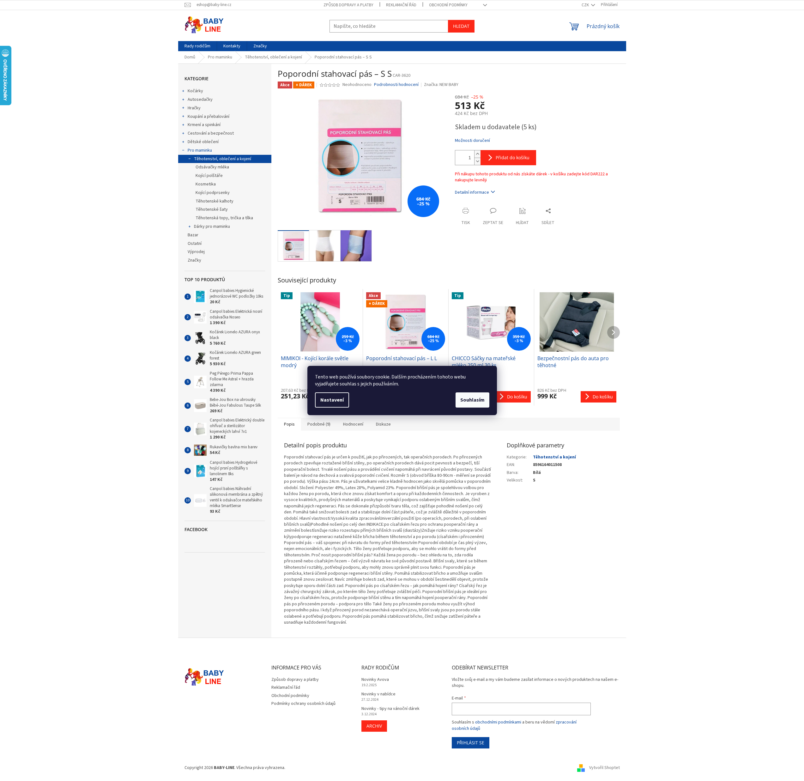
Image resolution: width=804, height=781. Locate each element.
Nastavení (332, 400)
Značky (194, 260)
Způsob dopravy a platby (348, 5)
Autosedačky (200, 99)
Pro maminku (200, 150)
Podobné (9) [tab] (318, 424)
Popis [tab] (289, 424)
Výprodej (196, 252)
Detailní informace (472, 192)
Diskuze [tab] (383, 424)
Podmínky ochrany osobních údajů (303, 703)
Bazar (193, 235)
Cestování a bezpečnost (211, 133)
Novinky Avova (375, 680)
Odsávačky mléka (212, 167)
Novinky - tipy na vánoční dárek (390, 709)
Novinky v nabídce (378, 694)
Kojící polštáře (209, 176)
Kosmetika (206, 184)
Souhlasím (472, 400)
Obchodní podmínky (448, 5)
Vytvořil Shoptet (604, 768)
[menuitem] (197, 46)
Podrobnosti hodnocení (396, 85)
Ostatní (195, 243)
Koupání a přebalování (208, 116)
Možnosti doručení (472, 141)
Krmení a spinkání (204, 125)
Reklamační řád (401, 5)
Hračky (194, 108)
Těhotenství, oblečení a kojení (222, 159)
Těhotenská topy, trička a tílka (224, 218)
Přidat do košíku (512, 157)
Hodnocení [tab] (353, 424)
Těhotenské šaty (212, 209)
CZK (586, 5)
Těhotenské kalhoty (214, 201)
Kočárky (195, 91)
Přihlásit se (470, 743)
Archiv (374, 726)
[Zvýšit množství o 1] (477, 154)
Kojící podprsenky (213, 193)
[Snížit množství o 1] (477, 161)
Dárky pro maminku (212, 226)
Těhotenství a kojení (554, 457)
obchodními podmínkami (498, 722)
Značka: (441, 85)
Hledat (461, 26)
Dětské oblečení (203, 142)
